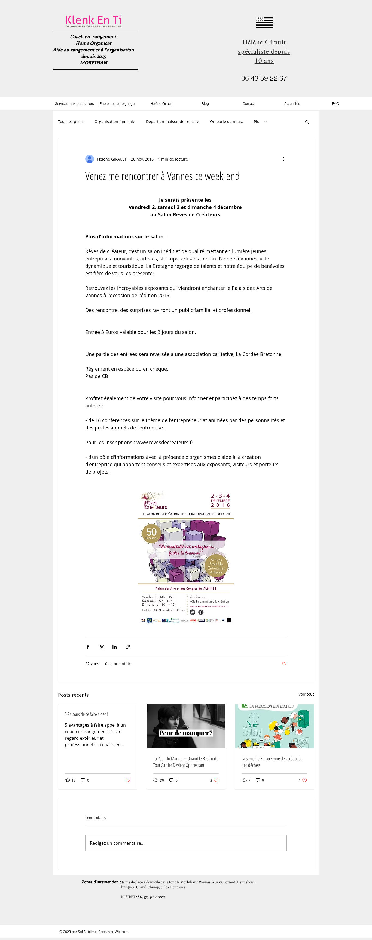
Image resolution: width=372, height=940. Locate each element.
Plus (257, 121)
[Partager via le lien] (127, 646)
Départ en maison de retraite (172, 121)
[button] (307, 121)
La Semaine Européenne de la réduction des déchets (273, 761)
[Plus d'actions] (283, 159)
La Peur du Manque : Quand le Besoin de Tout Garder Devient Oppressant (185, 761)
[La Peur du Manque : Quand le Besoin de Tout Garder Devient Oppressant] (186, 726)
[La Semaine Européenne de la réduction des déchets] (274, 726)
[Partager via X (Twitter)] (101, 646)
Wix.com (122, 931)
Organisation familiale (114, 121)
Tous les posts (71, 121)
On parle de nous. (226, 121)
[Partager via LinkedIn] (114, 646)
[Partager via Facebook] (87, 646)
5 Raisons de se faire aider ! (86, 714)
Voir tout (306, 694)
